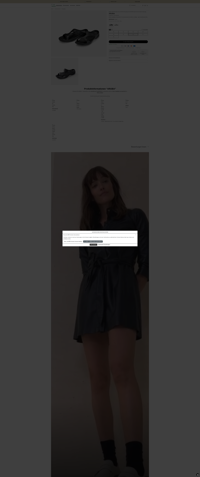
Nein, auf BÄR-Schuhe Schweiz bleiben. (73, 241)
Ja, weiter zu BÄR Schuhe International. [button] (93, 241)
